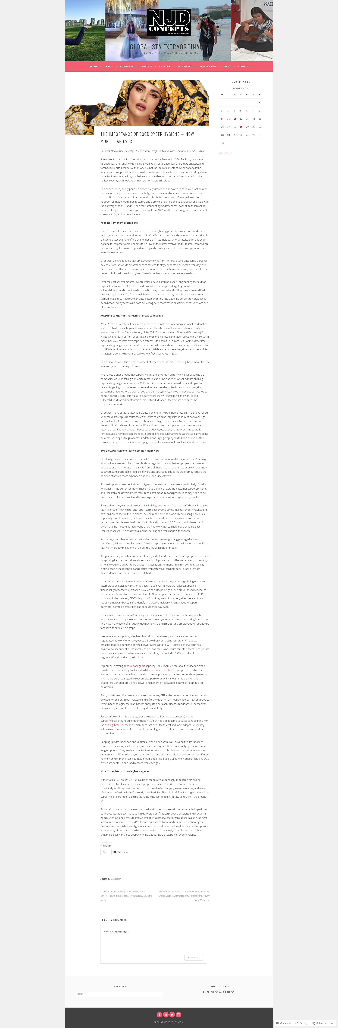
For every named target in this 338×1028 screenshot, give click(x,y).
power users (158, 539)
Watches (147, 66)
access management (136, 666)
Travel (109, 66)
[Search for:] (119, 993)
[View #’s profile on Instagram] (212, 992)
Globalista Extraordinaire (169, 46)
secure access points (117, 636)
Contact (243, 66)
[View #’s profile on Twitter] (208, 992)
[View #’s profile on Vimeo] (232, 992)
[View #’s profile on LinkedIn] (220, 992)
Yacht (227, 66)
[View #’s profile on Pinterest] (216, 992)
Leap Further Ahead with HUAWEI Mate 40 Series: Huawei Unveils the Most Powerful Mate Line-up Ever (127, 895)
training (152, 505)
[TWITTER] (172, 1014)
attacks (168, 273)
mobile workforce (130, 235)
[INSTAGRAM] (178, 1014)
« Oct (221, 153)
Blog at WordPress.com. (169, 1022)
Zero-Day (114, 594)
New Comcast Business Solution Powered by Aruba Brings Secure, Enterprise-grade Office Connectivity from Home (184, 895)
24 (228, 134)
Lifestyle (164, 66)
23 (222, 134)
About (93, 66)
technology (116, 879)
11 (235, 118)
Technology (185, 66)
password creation (161, 670)
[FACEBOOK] (159, 1014)
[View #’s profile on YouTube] (228, 992)
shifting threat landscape (119, 725)
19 (241, 126)
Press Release (208, 66)
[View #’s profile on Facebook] (204, 992)
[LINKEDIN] (166, 1014)
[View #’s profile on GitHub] (224, 992)
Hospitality (127, 66)
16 (222, 126)
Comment (193, 957)
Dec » (229, 153)
